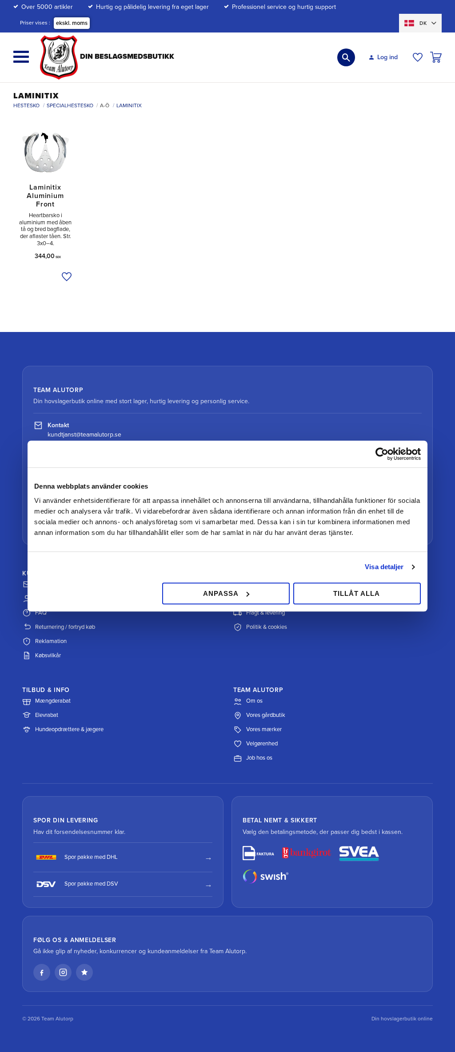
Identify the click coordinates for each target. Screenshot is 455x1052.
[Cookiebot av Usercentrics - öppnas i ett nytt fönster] (382, 454)
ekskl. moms (72, 23)
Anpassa (221, 593)
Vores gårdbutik (265, 715)
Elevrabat (46, 715)
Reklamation (51, 641)
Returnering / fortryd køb (65, 627)
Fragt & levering (265, 612)
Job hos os (259, 757)
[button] (21, 57)
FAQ (41, 612)
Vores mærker (264, 729)
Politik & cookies (266, 627)
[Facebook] (41, 972)
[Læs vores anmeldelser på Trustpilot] (84, 972)
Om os (254, 700)
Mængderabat (53, 700)
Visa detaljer (384, 567)
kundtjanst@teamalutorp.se (84, 434)
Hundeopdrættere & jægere (69, 729)
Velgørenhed (262, 743)
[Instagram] (63, 972)
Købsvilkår (48, 655)
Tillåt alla (356, 593)
